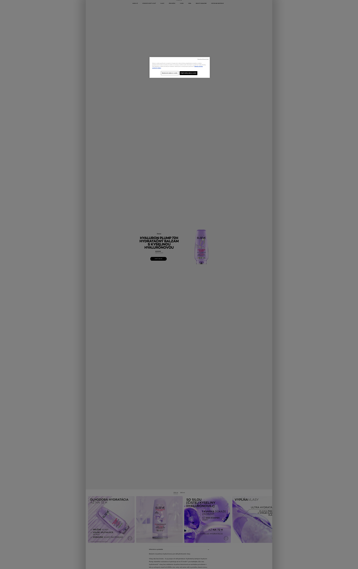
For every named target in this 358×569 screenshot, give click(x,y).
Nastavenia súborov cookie (170, 73)
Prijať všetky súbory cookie (188, 73)
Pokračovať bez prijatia (203, 59)
